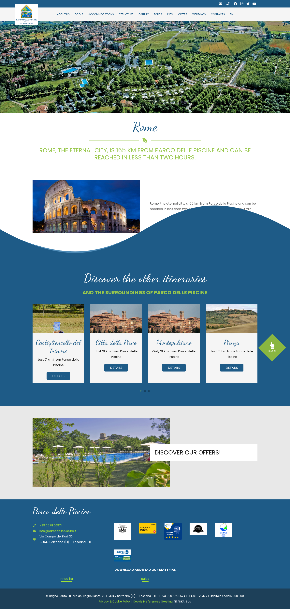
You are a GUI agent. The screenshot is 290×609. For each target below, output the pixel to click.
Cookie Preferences (146, 601)
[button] (141, 391)
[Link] (26, 14)
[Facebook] (235, 4)
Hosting (167, 601)
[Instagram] (242, 4)
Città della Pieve (116, 342)
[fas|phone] (227, 4)
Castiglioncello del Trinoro (58, 346)
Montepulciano (174, 342)
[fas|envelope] (220, 4)
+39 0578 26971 (50, 525)
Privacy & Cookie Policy (115, 601)
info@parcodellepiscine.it (58, 531)
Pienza (232, 342)
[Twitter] (248, 4)
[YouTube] (254, 4)
